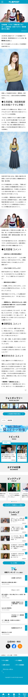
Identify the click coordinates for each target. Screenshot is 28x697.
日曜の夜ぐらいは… (14, 382)
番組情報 (10, 420)
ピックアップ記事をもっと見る (13, 505)
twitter (8, 646)
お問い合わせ (6, 665)
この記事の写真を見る (14, 414)
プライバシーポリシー (8, 670)
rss (20, 646)
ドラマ (3, 420)
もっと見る (14, 563)
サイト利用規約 (20, 665)
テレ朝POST (14, 2)
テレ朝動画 (19, 660)
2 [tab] (13, 501)
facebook (14, 646)
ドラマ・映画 (9, 655)
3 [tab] (14, 501)
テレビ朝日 (5, 660)
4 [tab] (16, 501)
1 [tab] (11, 501)
